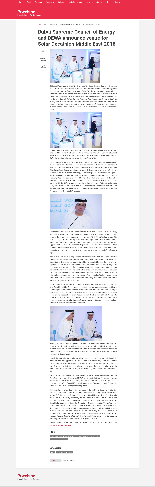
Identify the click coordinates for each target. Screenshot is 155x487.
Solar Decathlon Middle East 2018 (88, 436)
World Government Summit (59, 439)
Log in (55, 460)
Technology (38, 2)
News (108, 2)
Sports (117, 2)
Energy (52, 452)
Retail (29, 2)
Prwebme (26, 11)
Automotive (50, 2)
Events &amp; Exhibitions (64, 452)
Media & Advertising (75, 2)
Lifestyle (99, 2)
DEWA (51, 436)
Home (21, 2)
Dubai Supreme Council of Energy (65, 436)
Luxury (89, 2)
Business (61, 2)
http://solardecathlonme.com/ (60, 425)
